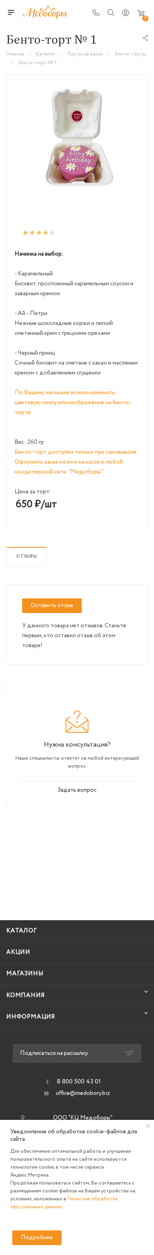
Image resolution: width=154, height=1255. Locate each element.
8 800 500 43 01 (79, 1082)
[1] (25, 232)
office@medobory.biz (83, 1093)
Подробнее (37, 1237)
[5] (52, 232)
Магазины (24, 973)
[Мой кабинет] (125, 14)
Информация (30, 1016)
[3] (38, 232)
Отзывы (26, 556)
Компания (25, 995)
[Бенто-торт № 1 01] (77, 144)
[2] (31, 232)
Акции (18, 952)
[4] (45, 232)
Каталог (21, 930)
